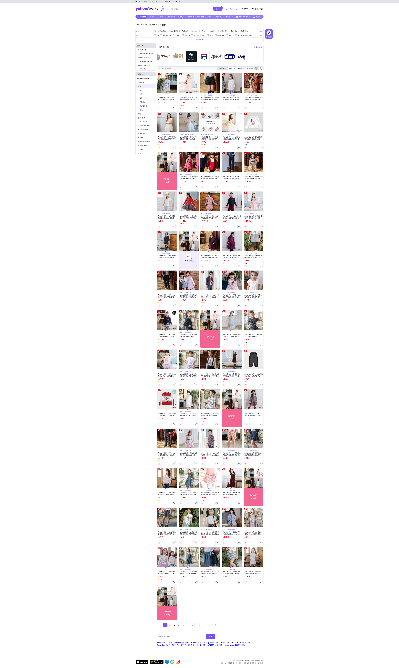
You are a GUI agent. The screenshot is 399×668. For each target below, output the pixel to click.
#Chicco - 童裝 (196, 642)
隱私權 (254, 663)
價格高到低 (241, 68)
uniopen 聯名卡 (244, 16)
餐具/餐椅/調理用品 (144, 130)
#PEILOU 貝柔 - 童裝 (215, 645)
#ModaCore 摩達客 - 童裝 (166, 645)
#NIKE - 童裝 (201, 645)
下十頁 (213, 625)
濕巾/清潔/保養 (142, 122)
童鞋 (139, 114)
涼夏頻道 (200, 16)
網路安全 (246, 663)
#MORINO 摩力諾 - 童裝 (185, 645)
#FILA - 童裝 (225, 642)
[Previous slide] (158, 82)
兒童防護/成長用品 (143, 145)
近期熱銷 (250, 68)
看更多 (228, 16)
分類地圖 (261, 663)
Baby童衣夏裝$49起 (144, 66)
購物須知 (238, 663)
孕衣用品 (140, 149)
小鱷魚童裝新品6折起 (144, 58)
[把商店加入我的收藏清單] (196, 266)
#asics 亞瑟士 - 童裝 (181, 642)
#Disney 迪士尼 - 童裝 (211, 642)
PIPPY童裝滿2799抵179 (145, 54)
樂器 (139, 153)
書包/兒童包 (141, 134)
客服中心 (223, 663)
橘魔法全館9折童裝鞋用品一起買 (147, 62)
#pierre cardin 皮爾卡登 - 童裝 (235, 645)
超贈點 (258, 16)
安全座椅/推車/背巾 (144, 126)
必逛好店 (210, 16)
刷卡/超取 (219, 16)
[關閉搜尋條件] (167, 8)
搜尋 (210, 636)
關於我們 (231, 663)
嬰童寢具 (140, 137)
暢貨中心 (171, 16)
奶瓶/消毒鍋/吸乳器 (144, 141)
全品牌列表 (258, 47)
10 (206, 625)
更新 (261, 660)
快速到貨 (181, 16)
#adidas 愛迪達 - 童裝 (164, 642)
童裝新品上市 (142, 50)
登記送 (161, 16)
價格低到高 (232, 68)
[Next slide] (175, 82)
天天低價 (191, 16)
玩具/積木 (141, 82)
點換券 (152, 16)
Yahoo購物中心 (146, 8)
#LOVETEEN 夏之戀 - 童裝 (241, 642)
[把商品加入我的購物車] (174, 108)
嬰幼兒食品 (141, 118)
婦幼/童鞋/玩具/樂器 (143, 78)
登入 (231, 9)
